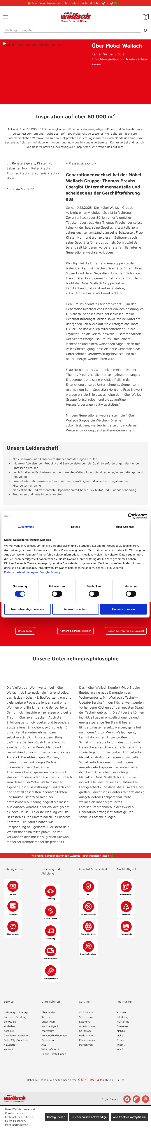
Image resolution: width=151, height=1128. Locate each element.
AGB (44, 1044)
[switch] (57, 594)
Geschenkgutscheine (16, 1035)
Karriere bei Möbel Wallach (75, 630)
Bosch (120, 1040)
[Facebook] (127, 1099)
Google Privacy (50, 572)
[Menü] (5, 17)
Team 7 (121, 1044)
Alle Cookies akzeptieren (129, 1117)
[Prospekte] (146, 17)
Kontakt (8, 1049)
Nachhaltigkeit (49, 1026)
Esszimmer (85, 1021)
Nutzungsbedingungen (54, 1035)
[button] (19, 865)
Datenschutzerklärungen (21, 572)
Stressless (122, 1026)
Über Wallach (49, 1012)
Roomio (121, 1012)
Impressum (47, 1030)
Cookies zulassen (123, 609)
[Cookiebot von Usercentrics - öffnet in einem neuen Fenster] (131, 516)
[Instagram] (137, 1099)
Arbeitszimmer (87, 1026)
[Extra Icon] (146, 1099)
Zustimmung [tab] (26, 526)
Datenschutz (48, 1040)
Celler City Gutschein (16, 1040)
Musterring (123, 1021)
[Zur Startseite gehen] (75, 16)
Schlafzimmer (87, 1016)
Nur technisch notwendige (89, 1117)
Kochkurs (9, 1030)
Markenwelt (86, 1044)
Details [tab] (75, 526)
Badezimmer (86, 1035)
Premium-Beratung (15, 1016)
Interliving (122, 1016)
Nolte (120, 1035)
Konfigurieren (56, 1117)
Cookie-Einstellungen (53, 1053)
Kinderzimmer (87, 1040)
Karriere (46, 1016)
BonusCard (10, 1021)
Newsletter (10, 1044)
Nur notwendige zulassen (27, 609)
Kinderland (10, 1026)
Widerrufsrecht (50, 1049)
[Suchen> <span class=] (145, 30)
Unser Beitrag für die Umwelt (126, 630)
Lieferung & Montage (16, 1012)
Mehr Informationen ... (18, 1124)
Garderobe (85, 1030)
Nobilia (121, 1030)
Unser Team (25, 630)
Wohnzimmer (86, 1012)
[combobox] (72, 29)
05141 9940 (88, 1080)
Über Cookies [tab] (125, 526)
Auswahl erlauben (75, 609)
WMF (120, 1049)
